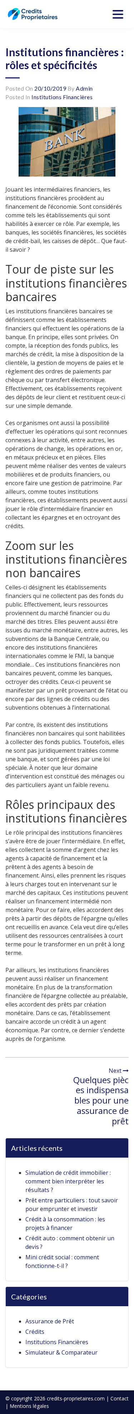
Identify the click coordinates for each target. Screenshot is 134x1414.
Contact (119, 1398)
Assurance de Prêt (49, 1321)
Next (116, 1071)
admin (84, 88)
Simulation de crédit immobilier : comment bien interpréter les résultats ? (68, 1181)
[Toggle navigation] (118, 14)
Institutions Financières (62, 96)
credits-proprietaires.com (76, 1398)
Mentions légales (29, 1406)
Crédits (34, 1332)
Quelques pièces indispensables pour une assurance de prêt (101, 1100)
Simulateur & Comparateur (61, 1352)
